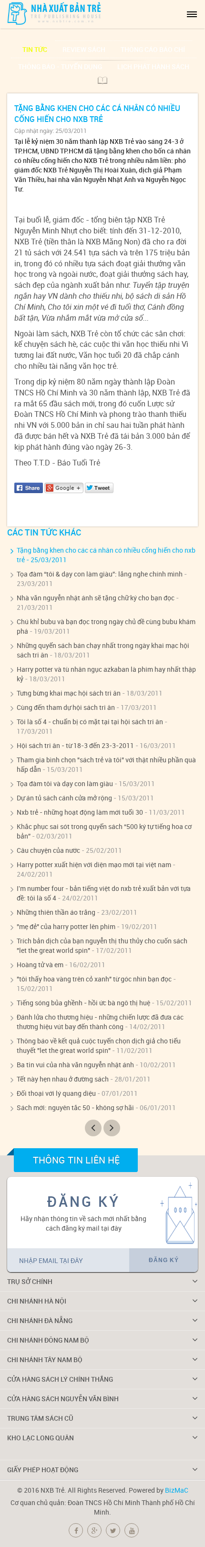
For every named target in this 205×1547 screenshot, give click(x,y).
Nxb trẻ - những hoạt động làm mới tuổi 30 (80, 812)
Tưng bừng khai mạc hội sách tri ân (69, 693)
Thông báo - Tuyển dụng (60, 66)
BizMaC (176, 1490)
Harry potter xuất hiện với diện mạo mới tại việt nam (94, 864)
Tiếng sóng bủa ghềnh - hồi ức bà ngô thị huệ (83, 1002)
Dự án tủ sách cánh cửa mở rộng (64, 797)
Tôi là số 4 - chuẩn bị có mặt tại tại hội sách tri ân (90, 721)
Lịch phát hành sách (153, 66)
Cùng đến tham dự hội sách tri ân (66, 707)
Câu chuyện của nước (48, 850)
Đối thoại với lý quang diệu (56, 1093)
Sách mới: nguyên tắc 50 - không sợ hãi (75, 1107)
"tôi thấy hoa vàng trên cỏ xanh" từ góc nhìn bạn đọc (94, 978)
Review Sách (83, 49)
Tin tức (34, 49)
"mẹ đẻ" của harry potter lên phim (66, 926)
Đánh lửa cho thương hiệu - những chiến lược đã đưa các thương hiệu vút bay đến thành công (100, 1021)
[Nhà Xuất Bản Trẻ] (54, 13)
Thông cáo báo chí (153, 49)
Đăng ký (164, 1260)
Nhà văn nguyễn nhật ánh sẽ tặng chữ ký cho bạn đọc (95, 597)
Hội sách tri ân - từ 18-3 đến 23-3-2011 (75, 745)
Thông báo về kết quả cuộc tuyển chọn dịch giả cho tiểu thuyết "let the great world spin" (99, 1045)
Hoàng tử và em (40, 964)
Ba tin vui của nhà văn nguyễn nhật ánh (75, 1064)
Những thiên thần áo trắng (56, 912)
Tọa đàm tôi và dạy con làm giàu (65, 783)
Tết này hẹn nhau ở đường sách (63, 1078)
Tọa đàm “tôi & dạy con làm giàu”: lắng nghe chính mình (100, 573)
